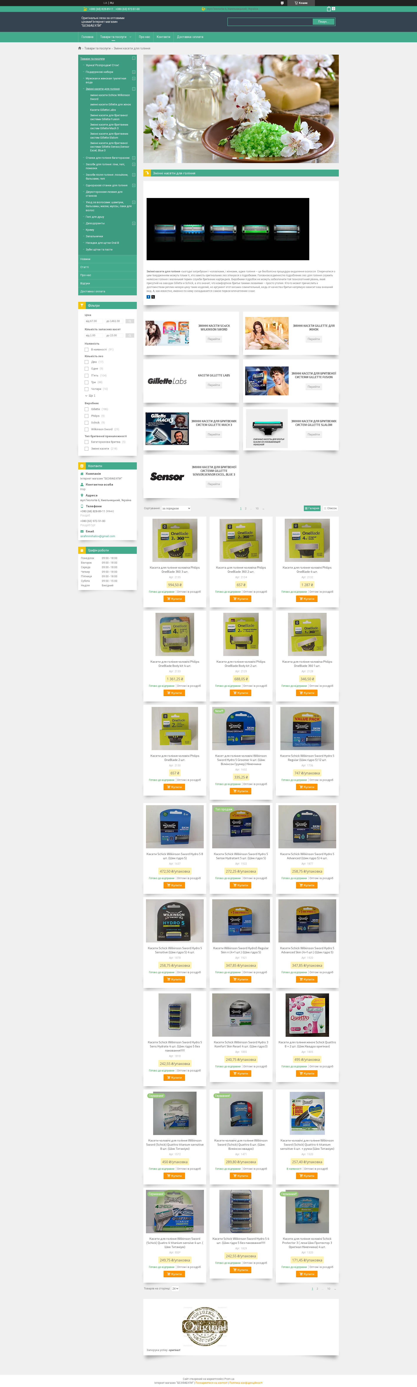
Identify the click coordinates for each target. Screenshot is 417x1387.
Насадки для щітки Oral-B (102, 242)
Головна (87, 37)
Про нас (144, 37)
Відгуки (85, 283)
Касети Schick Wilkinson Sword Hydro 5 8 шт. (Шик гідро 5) (175, 856)
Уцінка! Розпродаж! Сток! (102, 65)
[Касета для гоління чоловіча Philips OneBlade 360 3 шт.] (175, 540)
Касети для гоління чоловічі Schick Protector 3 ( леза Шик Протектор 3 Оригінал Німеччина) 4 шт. (307, 1243)
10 (256, 508)
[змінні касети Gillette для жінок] (267, 333)
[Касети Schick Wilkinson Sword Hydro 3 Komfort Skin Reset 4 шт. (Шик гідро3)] (241, 1015)
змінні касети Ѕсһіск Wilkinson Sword (214, 327)
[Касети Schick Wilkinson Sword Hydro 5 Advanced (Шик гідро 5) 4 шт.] (307, 827)
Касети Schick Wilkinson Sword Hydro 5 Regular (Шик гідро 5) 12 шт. (307, 758)
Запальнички (94, 236)
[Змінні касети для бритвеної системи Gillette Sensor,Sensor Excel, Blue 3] (167, 476)
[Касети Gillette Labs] (167, 381)
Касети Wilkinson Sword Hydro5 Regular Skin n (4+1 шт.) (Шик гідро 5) (241, 950)
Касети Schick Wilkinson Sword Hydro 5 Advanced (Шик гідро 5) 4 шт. (307, 856)
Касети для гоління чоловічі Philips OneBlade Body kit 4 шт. (175, 663)
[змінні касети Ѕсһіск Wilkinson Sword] (167, 333)
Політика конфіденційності (246, 1382)
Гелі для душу (95, 216)
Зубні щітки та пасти (99, 249)
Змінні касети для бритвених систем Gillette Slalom (313, 423)
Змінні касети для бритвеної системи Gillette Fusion (313, 375)
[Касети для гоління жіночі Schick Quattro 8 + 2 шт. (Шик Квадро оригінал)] (307, 1015)
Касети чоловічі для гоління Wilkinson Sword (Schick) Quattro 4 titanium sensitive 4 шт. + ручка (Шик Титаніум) (307, 1144)
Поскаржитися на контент (211, 1382)
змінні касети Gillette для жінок (314, 327)
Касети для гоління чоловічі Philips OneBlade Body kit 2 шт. (241, 663)
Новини (85, 259)
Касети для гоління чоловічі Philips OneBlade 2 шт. (175, 758)
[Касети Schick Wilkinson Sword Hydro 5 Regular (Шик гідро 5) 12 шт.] (307, 728)
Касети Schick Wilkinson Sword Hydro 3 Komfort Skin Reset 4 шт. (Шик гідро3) (241, 1044)
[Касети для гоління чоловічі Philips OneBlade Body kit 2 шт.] (241, 634)
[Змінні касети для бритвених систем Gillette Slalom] (267, 428)
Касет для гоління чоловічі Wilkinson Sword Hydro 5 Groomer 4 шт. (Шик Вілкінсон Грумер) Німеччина (241, 760)
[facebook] (148, 297)
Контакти (163, 37)
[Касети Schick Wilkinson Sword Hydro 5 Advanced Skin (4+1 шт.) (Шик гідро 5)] (307, 921)
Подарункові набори (99, 72)
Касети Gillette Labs (214, 375)
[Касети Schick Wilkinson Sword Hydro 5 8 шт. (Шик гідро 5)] (175, 827)
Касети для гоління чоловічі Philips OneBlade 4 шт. (307, 569)
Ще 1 (92, 395)
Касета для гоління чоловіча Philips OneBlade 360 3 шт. (175, 569)
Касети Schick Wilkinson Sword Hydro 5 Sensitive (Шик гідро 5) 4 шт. (175, 950)
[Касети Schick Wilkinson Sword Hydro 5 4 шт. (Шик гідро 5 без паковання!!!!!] (241, 1211)
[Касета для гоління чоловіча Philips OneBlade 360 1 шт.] (307, 634)
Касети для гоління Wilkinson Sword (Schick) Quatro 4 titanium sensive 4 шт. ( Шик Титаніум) (174, 1243)
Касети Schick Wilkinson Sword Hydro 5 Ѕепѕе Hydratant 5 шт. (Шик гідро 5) (241, 856)
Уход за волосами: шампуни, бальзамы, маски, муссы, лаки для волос (109, 206)
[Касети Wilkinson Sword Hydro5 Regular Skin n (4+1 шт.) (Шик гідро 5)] (241, 921)
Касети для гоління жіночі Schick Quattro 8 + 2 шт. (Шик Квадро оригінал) (307, 1044)
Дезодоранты (95, 223)
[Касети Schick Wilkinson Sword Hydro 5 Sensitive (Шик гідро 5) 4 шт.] (175, 921)
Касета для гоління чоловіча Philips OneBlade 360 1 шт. (307, 663)
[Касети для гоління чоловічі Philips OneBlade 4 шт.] (307, 540)
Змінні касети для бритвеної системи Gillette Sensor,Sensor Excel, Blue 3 (214, 470)
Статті (84, 267)
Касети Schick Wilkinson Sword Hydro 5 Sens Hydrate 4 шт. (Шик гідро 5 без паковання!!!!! (175, 1046)
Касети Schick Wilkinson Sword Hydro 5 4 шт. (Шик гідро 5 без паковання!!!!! (241, 1241)
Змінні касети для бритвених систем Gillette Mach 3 (214, 423)
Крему (90, 229)
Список (332, 508)
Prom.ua (229, 1378)
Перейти (214, 339)
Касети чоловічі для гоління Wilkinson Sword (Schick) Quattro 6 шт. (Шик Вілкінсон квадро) (241, 1144)
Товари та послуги (113, 37)
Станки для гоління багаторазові (108, 157)
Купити (176, 598)
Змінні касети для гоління (103, 88)
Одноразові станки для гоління (106, 185)
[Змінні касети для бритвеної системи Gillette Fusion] (267, 381)
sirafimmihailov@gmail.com (97, 536)
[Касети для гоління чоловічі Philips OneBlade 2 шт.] (175, 728)
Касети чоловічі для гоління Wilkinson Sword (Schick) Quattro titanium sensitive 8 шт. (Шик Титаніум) (175, 1144)
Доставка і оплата (190, 37)
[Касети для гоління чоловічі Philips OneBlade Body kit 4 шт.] (175, 634)
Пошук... (323, 21)
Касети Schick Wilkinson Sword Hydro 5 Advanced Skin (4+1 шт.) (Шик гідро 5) (307, 950)
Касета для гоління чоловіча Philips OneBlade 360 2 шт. (241, 569)
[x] (153, 297)
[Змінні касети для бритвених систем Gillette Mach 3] (167, 428)
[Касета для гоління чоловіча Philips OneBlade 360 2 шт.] (241, 540)
